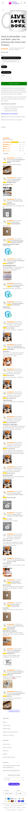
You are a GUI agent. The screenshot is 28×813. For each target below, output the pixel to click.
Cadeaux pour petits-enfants (10, 732)
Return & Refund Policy (9, 757)
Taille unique (6, 72)
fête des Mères (7, 728)
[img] (8, 138)
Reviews (5, 754)
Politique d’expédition (11, 809)
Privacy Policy (6, 744)
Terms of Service (7, 747)
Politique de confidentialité (9, 807)
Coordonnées (20, 809)
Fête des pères (6, 725)
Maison (5, 722)
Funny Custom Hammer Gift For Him (14, 180)
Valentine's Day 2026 (8, 735)
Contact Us (5, 750)
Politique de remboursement (17, 805)
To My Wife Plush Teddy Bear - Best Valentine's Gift (16, 346)
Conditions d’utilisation (21, 807)
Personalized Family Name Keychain (15, 626)
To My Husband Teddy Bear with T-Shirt (16, 560)
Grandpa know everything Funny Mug (14, 651)
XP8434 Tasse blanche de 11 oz (11, 58)
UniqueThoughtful (8, 803)
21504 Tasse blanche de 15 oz (11, 61)
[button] (2, 2)
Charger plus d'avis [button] (14, 711)
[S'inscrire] (22, 779)
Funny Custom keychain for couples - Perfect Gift (13, 494)
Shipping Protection (18, 240)
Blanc (4, 66)
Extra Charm (16, 222)
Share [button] (4, 127)
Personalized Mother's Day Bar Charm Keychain (16, 160)
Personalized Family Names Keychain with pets (15, 672)
